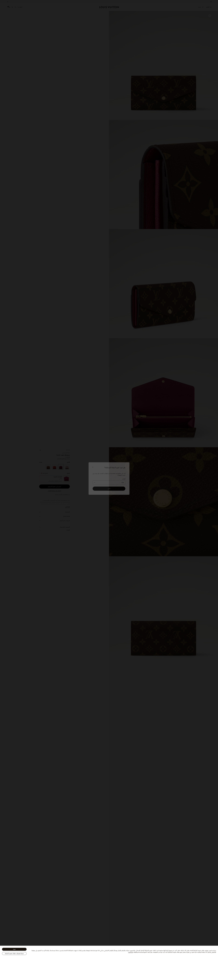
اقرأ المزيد (130, 952)
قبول (14, 949)
